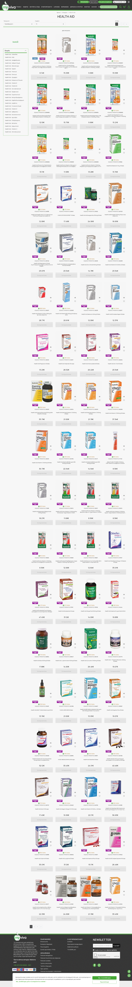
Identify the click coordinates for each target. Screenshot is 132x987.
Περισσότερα (104, 982)
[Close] (117, 974)
